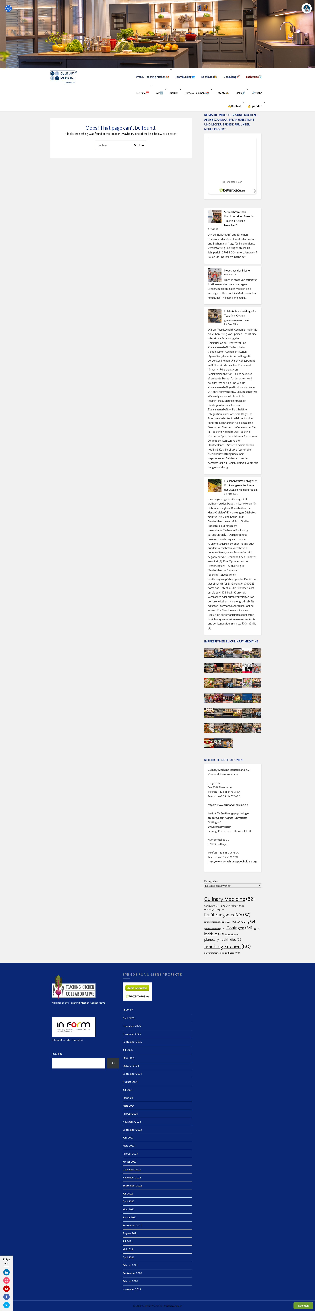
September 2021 (132, 1225)
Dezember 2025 (132, 1025)
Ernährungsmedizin (227, 914)
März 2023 (129, 1145)
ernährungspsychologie (217, 922)
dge (225, 905)
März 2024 (129, 1105)
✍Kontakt (234, 106)
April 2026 (128, 1017)
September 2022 (132, 1185)
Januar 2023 (130, 1161)
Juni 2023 (128, 1137)
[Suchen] (113, 1063)
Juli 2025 (128, 1049)
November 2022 (132, 1177)
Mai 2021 (128, 1249)
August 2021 (130, 1233)
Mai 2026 (128, 1009)
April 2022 (128, 1201)
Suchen (57, 1053)
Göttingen (239, 928)
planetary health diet (223, 940)
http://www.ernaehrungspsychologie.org (232, 861)
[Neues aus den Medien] (214, 275)
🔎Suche (257, 92)
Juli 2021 (128, 1241)
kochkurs (214, 934)
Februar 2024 (130, 1113)
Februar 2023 (130, 1153)
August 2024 (130, 1081)
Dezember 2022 (132, 1169)
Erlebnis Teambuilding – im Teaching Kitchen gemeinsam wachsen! (240, 315)
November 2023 (132, 1121)
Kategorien (211, 881)
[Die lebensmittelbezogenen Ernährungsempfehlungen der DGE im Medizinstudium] (214, 485)
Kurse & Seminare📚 (197, 92)
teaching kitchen (227, 946)
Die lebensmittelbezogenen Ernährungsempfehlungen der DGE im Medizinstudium (241, 485)
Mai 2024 (128, 1097)
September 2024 (132, 1073)
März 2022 (129, 1209)
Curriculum (211, 906)
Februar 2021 (130, 1265)
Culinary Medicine (229, 899)
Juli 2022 (128, 1193)
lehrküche (232, 934)
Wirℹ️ (159, 92)
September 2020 (132, 1273)
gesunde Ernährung (214, 929)
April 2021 (128, 1257)
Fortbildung (244, 922)
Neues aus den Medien (237, 270)
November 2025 (132, 1033)
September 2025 (132, 1041)
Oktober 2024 (131, 1065)
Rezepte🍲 (222, 92)
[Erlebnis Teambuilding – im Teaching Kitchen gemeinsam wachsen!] (214, 316)
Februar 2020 (130, 1281)
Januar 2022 (130, 1217)
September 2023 (132, 1129)
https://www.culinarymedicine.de (228, 804)
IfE (257, 929)
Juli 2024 (128, 1089)
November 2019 (132, 1289)
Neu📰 (174, 92)
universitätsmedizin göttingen (222, 953)
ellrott (237, 905)
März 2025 (129, 1057)
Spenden (303, 1305)
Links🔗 (240, 92)
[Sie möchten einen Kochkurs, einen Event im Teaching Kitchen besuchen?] (214, 216)
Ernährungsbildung (214, 909)
